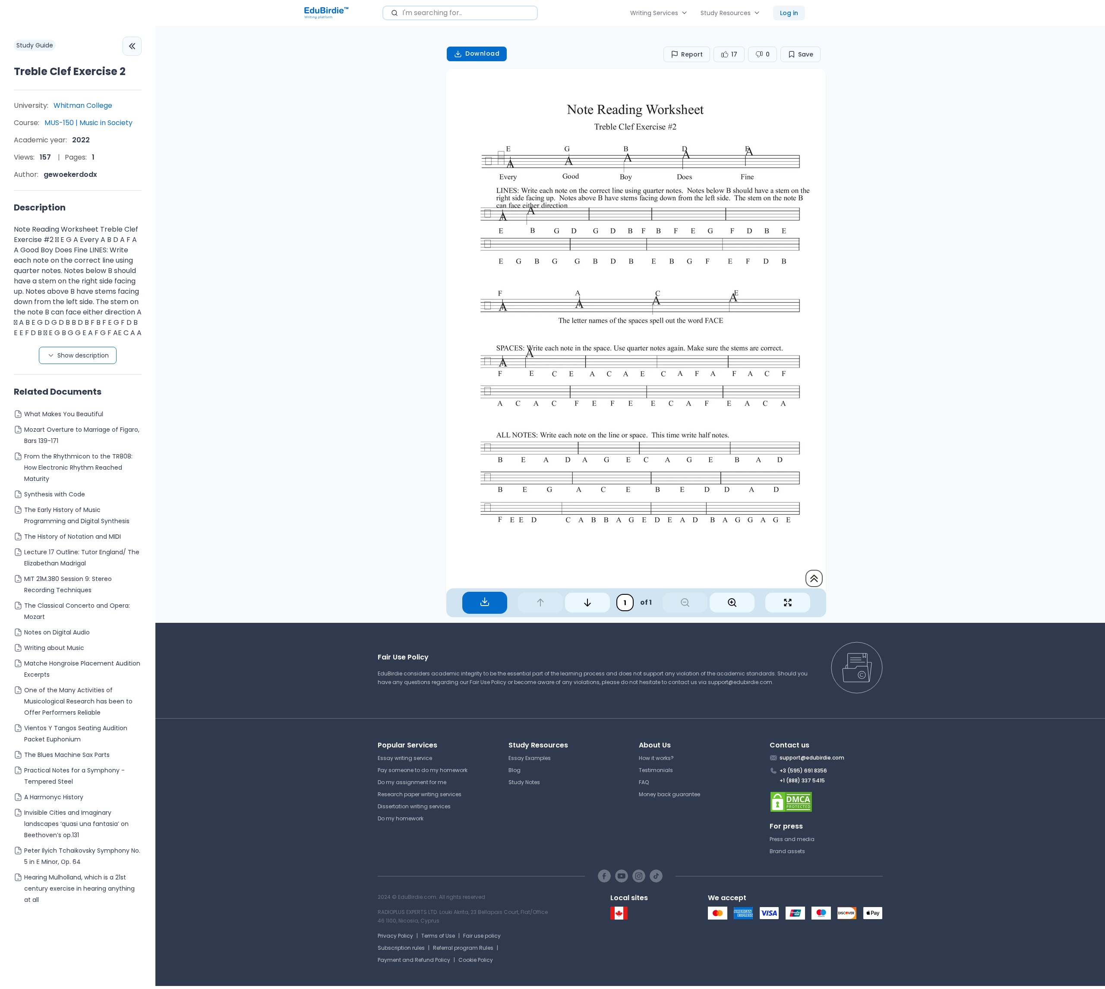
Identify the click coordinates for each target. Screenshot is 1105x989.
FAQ (644, 782)
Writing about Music (54, 648)
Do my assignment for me (412, 782)
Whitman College (83, 105)
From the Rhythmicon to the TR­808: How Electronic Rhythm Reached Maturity (78, 467)
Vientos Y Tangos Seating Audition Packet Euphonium (75, 734)
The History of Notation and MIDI (72, 536)
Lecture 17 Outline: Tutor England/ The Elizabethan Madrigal (81, 558)
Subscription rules (401, 947)
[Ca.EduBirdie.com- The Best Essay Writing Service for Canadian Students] (619, 918)
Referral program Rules (463, 947)
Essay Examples (529, 758)
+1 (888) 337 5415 (802, 780)
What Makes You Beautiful (63, 414)
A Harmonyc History (53, 797)
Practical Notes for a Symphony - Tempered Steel (74, 776)
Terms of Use (438, 935)
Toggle (132, 46)
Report (692, 54)
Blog (514, 770)
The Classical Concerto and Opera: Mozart (77, 611)
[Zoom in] (732, 602)
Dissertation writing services (414, 806)
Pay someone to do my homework (422, 770)
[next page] (587, 602)
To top (814, 578)
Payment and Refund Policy (414, 960)
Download (482, 53)
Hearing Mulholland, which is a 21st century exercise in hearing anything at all (79, 888)
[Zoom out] (685, 602)
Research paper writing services (419, 794)
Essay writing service (405, 758)
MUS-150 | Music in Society (88, 123)
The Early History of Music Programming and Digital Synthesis (76, 515)
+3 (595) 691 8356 (803, 770)
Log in (789, 13)
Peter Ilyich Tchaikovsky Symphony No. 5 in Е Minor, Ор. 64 (82, 856)
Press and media (792, 839)
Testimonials (656, 770)
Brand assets (787, 851)
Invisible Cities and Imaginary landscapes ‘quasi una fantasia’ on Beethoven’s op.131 (76, 823)
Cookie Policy (475, 960)
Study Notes (524, 782)
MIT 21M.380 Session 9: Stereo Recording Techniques (68, 584)
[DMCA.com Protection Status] (826, 802)
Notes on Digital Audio (57, 632)
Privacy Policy (395, 935)
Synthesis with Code (54, 494)
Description (40, 207)
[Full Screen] (787, 602)
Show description (83, 355)
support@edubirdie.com (740, 682)
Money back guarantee (669, 794)
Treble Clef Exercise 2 (70, 71)
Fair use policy (482, 935)
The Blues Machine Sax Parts (67, 754)
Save (805, 54)
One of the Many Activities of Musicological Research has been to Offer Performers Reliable (78, 701)
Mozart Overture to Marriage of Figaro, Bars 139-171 (81, 435)
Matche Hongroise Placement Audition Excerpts (82, 669)
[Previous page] (540, 602)
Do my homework (400, 818)
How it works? (656, 758)
